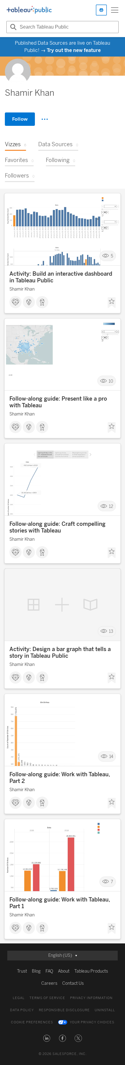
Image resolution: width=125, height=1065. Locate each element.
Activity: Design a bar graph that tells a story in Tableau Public (60, 652)
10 (111, 381)
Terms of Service (47, 998)
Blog (36, 971)
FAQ (49, 971)
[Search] (12, 27)
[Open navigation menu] (114, 10)
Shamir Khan (22, 289)
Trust (22, 971)
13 (111, 631)
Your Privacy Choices (92, 1022)
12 (111, 506)
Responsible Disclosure (64, 1010)
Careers (49, 983)
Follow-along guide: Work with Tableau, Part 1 (59, 903)
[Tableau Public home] (29, 10)
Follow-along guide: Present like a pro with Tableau (58, 402)
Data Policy (22, 1010)
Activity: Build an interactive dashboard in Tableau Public (60, 277)
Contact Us (73, 983)
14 (111, 756)
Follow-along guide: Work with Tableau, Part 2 (59, 777)
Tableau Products (91, 971)
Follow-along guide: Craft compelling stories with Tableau (57, 527)
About (63, 971)
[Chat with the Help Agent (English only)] (101, 10)
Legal (19, 998)
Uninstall (105, 1010)
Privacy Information (91, 998)
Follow (20, 119)
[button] (47, 1038)
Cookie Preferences (32, 1022)
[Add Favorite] (112, 302)
